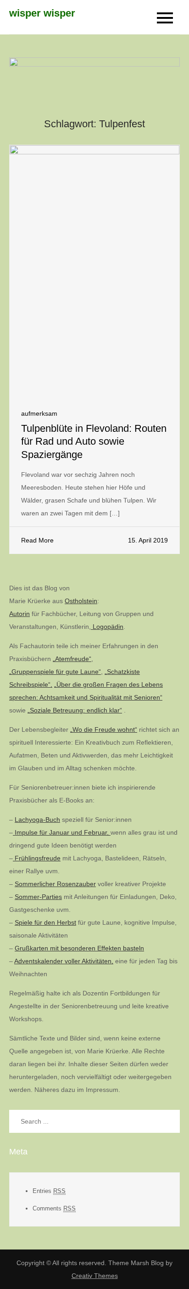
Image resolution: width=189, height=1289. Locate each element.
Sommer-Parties (38, 896)
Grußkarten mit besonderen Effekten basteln (79, 948)
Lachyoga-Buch (37, 819)
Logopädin (107, 626)
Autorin (19, 613)
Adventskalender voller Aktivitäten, (63, 961)
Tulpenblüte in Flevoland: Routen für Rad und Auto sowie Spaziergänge (94, 441)
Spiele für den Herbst (45, 922)
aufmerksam (39, 413)
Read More (37, 540)
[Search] (168, 1121)
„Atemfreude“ (72, 658)
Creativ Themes (95, 1275)
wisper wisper (42, 13)
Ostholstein (81, 601)
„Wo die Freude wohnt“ (103, 729)
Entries (49, 1190)
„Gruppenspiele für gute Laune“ (55, 671)
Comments (54, 1208)
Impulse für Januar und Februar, (62, 832)
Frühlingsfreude (37, 858)
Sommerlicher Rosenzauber (55, 884)
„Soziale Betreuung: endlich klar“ (75, 710)
